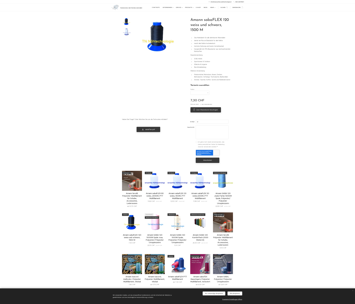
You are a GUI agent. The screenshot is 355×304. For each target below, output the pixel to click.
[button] (224, 7)
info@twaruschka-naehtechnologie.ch (221, 2)
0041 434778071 (239, 2)
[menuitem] (156, 7)
